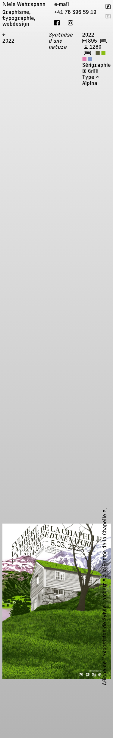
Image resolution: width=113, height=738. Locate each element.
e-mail (61, 4)
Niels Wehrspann (24, 4)
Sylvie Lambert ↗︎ (105, 604)
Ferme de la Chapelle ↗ (105, 543)
